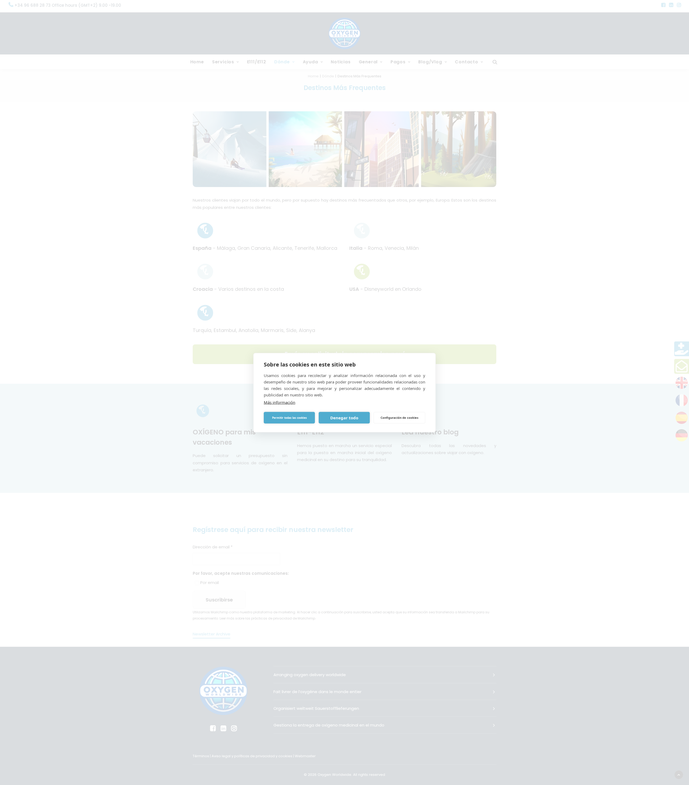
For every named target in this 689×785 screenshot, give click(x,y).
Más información (279, 402)
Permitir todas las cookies (289, 418)
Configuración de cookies (399, 418)
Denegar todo (344, 417)
